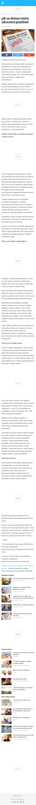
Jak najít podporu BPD (20, 679)
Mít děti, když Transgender (21, 717)
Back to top (18, 796)
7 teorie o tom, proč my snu (21, 700)
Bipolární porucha (6, 14)
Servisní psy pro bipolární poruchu (23, 578)
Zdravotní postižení (18, 14)
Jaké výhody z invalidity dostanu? (23, 605)
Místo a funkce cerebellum (21, 670)
